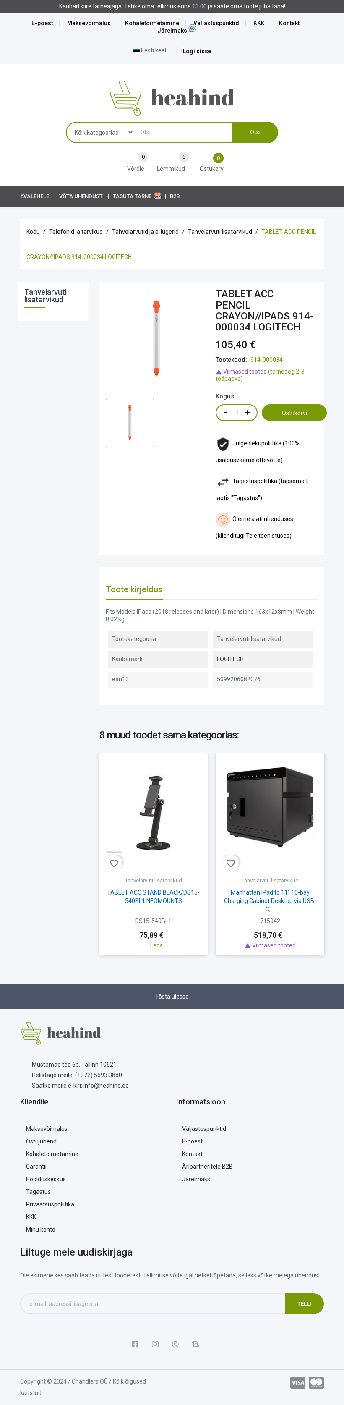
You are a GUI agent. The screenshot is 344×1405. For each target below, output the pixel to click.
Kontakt (289, 23)
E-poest (42, 23)
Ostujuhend (41, 1141)
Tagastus (38, 1191)
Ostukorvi (294, 413)
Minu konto (40, 1229)
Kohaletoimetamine (152, 23)
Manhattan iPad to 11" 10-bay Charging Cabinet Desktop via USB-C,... (270, 901)
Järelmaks (172, 30)
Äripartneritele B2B (207, 1166)
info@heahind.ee (106, 1085)
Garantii (36, 1166)
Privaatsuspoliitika (50, 1204)
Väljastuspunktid (216, 23)
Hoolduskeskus (46, 1179)
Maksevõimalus (89, 23)
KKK (259, 23)
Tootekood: (231, 359)
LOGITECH (230, 659)
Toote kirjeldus (134, 589)
